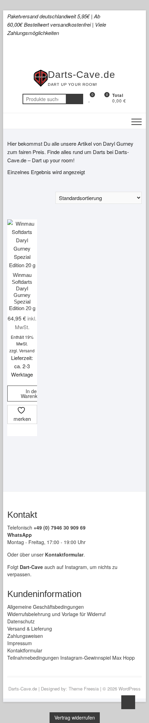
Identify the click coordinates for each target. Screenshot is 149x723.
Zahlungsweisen (25, 635)
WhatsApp (19, 534)
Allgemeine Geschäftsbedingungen (45, 606)
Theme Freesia (84, 688)
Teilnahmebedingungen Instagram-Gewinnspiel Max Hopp (71, 657)
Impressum (19, 643)
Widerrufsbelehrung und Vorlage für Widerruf (56, 614)
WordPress (130, 688)
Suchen (74, 99)
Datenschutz (21, 621)
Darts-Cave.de (81, 74)
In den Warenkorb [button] (33, 393)
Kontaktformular (24, 650)
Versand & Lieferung (29, 628)
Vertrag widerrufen (74, 717)
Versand (27, 350)
